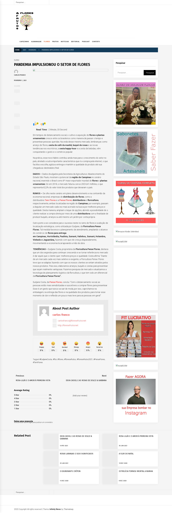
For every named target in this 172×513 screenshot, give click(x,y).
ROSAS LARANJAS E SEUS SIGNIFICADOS (76, 454)
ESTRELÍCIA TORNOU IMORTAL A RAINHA (136, 471)
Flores (47, 41)
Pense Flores (65, 200)
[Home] (16, 41)
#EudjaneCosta (46, 359)
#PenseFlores (99, 359)
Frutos (55, 41)
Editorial (75, 41)
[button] (157, 42)
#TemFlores (38, 362)
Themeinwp (68, 509)
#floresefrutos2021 (85, 359)
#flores (60, 359)
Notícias (65, 41)
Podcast (86, 41)
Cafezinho (24, 41)
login (30, 422)
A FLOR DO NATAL (126, 454)
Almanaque (36, 41)
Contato (96, 41)
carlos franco (20, 75)
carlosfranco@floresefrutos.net (72, 320)
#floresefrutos (70, 359)
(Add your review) (80, 395)
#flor (55, 359)
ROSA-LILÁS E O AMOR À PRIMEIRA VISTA (136, 436)
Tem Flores (50, 200)
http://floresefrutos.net (68, 325)
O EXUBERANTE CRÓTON (70, 471)
